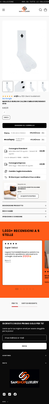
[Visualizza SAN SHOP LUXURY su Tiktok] (9, 394)
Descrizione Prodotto (12, 206)
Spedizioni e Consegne (12, 217)
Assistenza (6, 355)
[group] (24, 262)
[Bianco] (4, 112)
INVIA (24, 346)
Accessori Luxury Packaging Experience (29, 188)
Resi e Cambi (7, 211)
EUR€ (4, 402)
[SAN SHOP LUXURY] (24, 9)
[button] (40, 10)
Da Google (7, 98)
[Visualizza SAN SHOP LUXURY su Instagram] (4, 394)
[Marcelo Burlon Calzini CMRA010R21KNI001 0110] (7, 86)
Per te (4, 363)
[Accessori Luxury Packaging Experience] (10, 191)
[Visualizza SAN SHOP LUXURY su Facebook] (15, 394)
